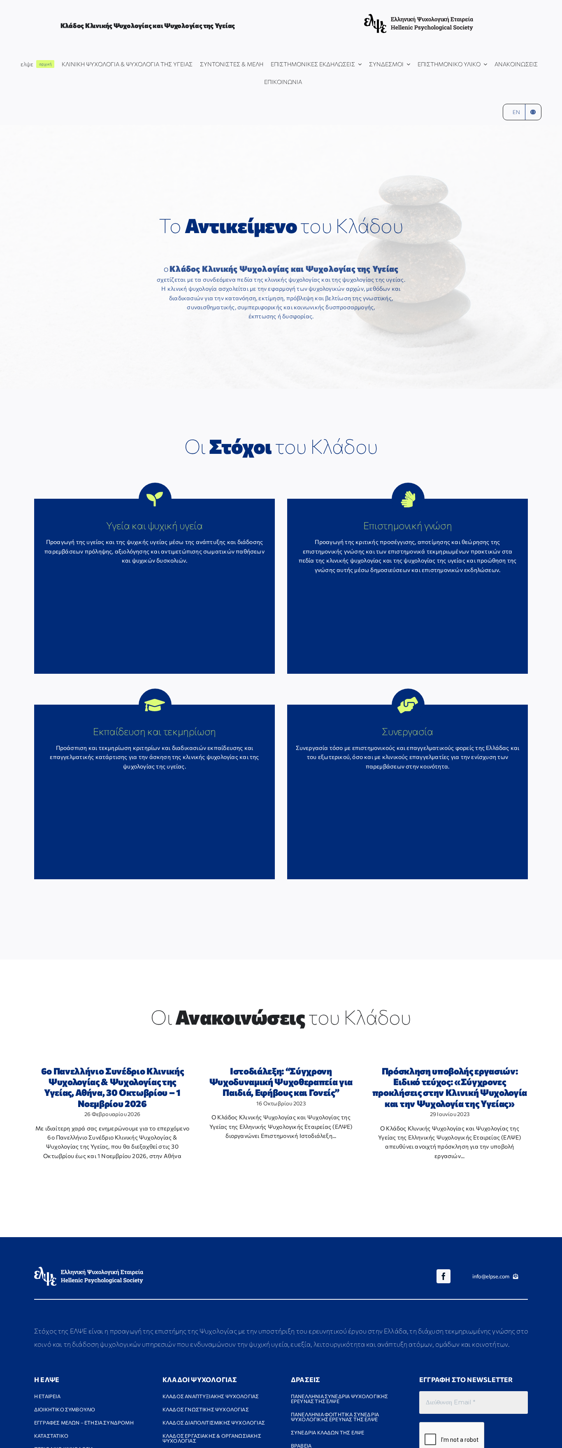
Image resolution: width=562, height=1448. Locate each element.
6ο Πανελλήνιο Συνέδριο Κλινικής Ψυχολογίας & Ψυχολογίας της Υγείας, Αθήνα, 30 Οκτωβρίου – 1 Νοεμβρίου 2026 (112, 1087)
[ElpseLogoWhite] (88, 1269)
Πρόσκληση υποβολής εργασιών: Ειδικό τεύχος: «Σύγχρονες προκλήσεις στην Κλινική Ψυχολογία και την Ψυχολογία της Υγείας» (449, 1087)
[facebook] (444, 1276)
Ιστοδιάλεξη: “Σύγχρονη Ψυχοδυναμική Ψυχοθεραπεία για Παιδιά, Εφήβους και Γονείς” (281, 1081)
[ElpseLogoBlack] (418, 16)
